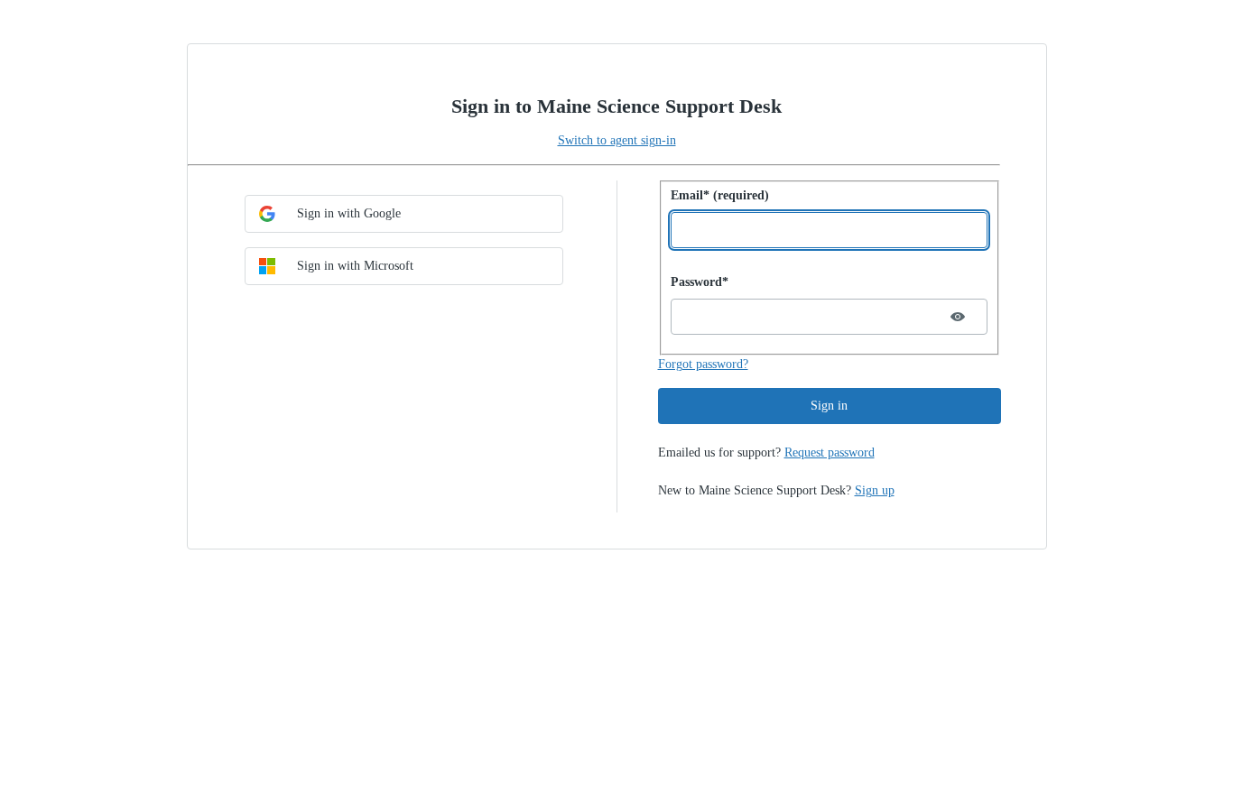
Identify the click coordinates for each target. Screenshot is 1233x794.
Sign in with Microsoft (355, 265)
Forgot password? (703, 364)
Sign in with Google (349, 213)
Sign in (829, 405)
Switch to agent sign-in (617, 140)
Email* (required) (720, 195)
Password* (699, 282)
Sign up (875, 490)
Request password (829, 452)
